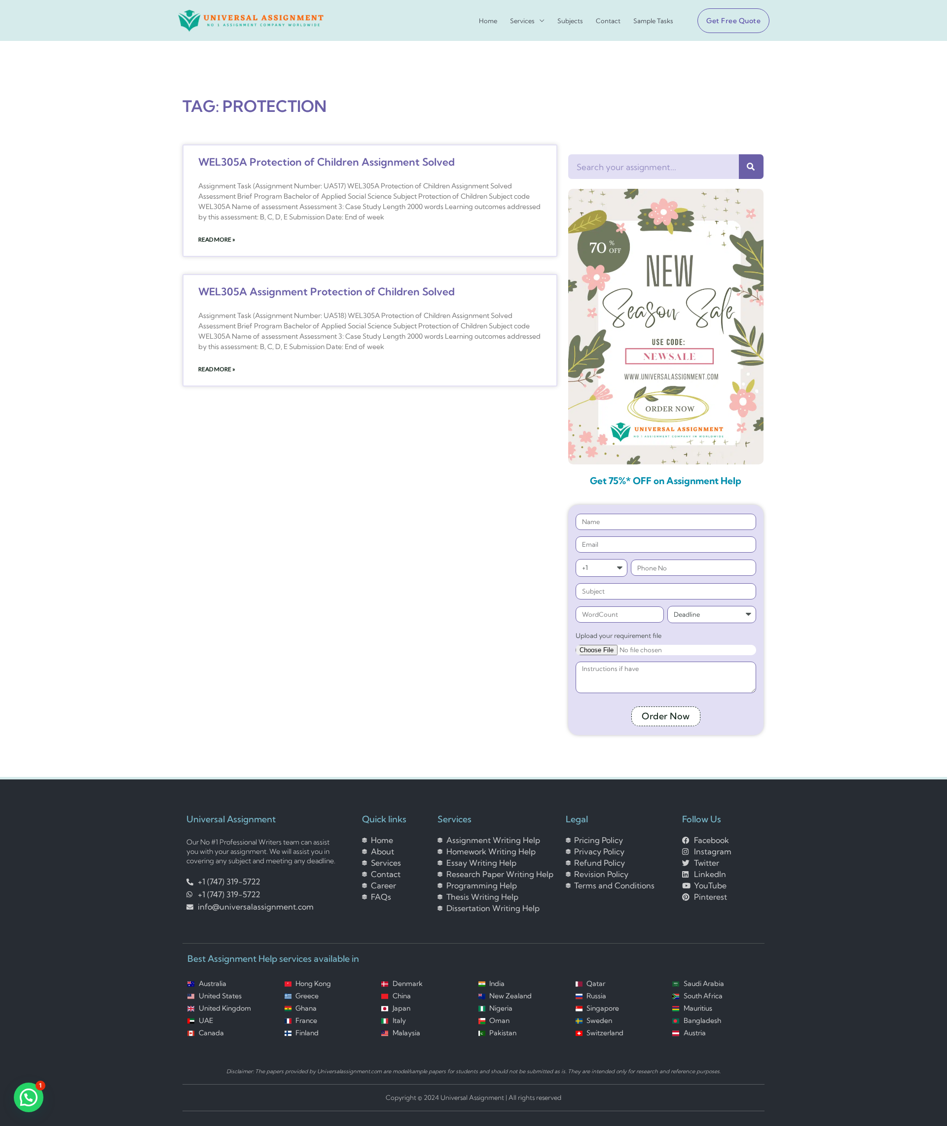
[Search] (751, 166)
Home (488, 21)
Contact (608, 21)
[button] (729, 20)
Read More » (216, 239)
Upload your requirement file (618, 635)
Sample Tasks (653, 21)
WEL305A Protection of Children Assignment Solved (326, 161)
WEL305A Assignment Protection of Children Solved (326, 291)
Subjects (570, 21)
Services (522, 21)
